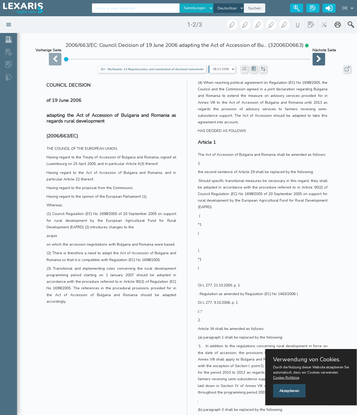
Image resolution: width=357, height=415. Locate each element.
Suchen (254, 8)
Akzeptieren (289, 390)
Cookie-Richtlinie (286, 377)
